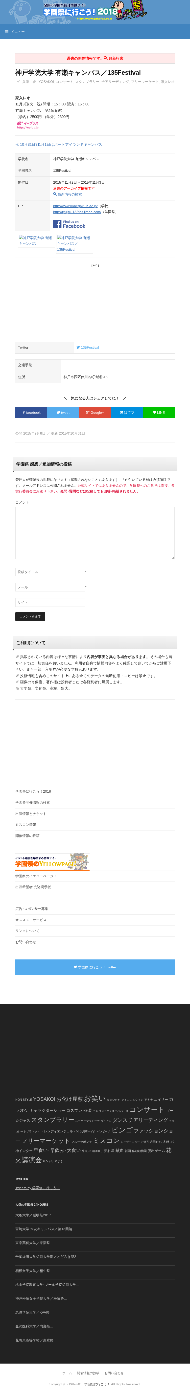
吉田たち (156, 1142)
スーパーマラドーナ (87, 1120)
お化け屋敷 (69, 1099)
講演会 (32, 1160)
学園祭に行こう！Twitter (96, 967)
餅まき (59, 1161)
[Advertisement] (95, 302)
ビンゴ (122, 1130)
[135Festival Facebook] (69, 221)
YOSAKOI (46, 82)
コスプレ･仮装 (79, 1110)
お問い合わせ (25, 942)
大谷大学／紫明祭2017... (34, 1215)
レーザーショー (130, 1141)
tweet (65, 413)
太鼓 (166, 1142)
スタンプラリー (87, 82)
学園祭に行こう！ (97, 1384)
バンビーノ (103, 1131)
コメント (22, 502)
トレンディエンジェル (57, 1131)
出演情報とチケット (31, 814)
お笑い (95, 1098)
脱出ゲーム (156, 1151)
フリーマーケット (145, 82)
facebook (33, 413)
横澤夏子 (97, 1150)
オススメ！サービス (31, 920)
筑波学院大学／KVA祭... (33, 1312)
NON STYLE (23, 1099)
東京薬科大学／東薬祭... (34, 1243)
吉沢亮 (145, 1141)
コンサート (64, 82)
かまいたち (113, 1099)
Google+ (97, 413)
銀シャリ (48, 1161)
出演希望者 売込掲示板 (33, 887)
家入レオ (168, 82)
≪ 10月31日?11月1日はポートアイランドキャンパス (58, 144)
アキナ (148, 1099)
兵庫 (25, 82)
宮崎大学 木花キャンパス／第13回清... (45, 1229)
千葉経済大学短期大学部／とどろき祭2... (47, 1257)
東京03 (86, 1150)
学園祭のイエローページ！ (36, 876)
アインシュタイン (132, 1099)
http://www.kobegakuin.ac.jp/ (75, 206)
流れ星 (109, 1151)
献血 (120, 1150)
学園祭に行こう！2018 (33, 791)
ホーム (67, 1373)
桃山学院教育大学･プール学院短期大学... (47, 1285)
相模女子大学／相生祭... (34, 1271)
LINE (160, 413)
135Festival (89, 347)
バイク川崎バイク (85, 1131)
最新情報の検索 (69, 194)
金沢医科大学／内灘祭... (34, 1326)
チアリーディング (115, 82)
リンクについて (27, 931)
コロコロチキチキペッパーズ (110, 1110)
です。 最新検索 (95, 58)
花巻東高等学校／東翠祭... (35, 1340)
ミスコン (106, 1140)
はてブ (128, 413)
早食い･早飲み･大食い (57, 1150)
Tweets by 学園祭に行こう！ (37, 1188)
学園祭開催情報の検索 (32, 803)
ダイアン (106, 1120)
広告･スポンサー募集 (31, 909)
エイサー (161, 1099)
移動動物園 (139, 1150)
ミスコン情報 (25, 825)
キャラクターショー (47, 1110)
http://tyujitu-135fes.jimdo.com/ (77, 212)
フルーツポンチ (81, 1141)
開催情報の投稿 (27, 836)
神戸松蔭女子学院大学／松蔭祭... (41, 1298)
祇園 (128, 1151)
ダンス (120, 1120)
